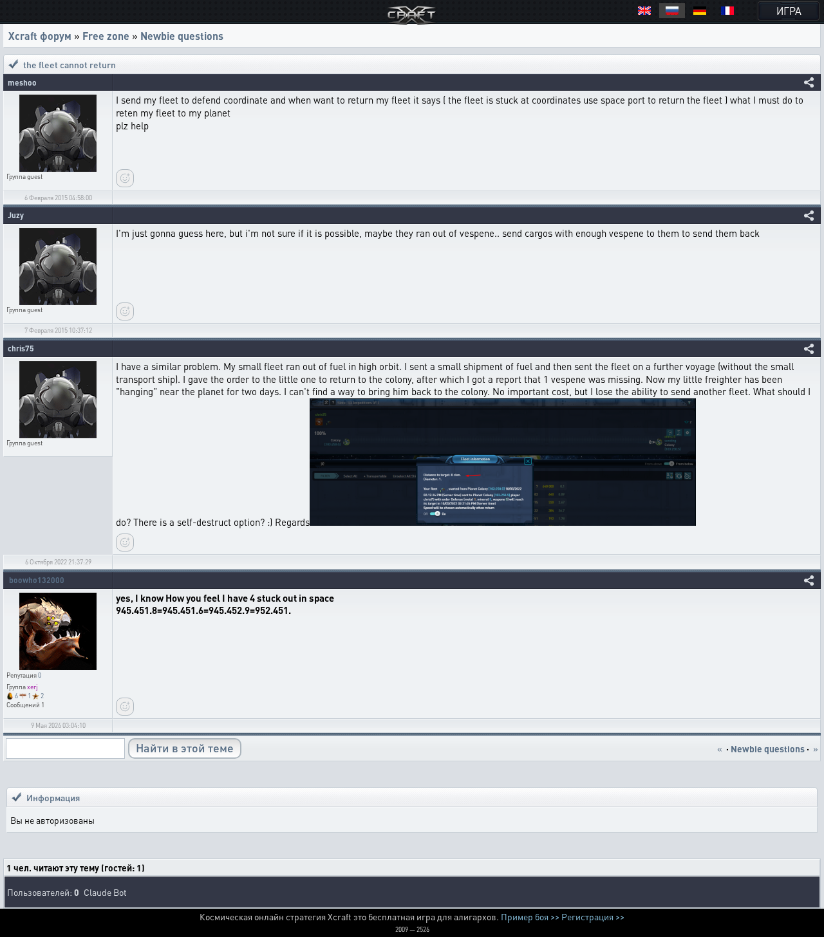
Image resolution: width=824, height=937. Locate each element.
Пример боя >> (530, 916)
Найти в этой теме (185, 747)
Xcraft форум (39, 35)
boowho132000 (36, 580)
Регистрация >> (592, 916)
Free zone (105, 35)
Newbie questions (181, 35)
